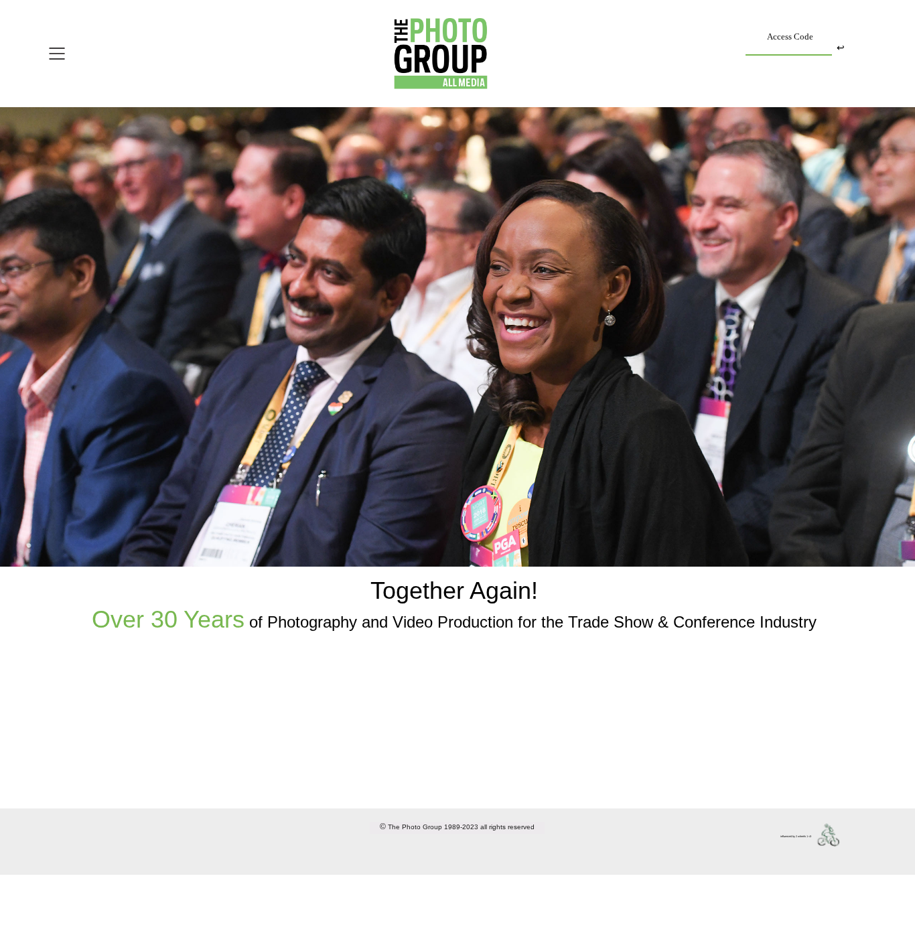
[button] (92, 53)
